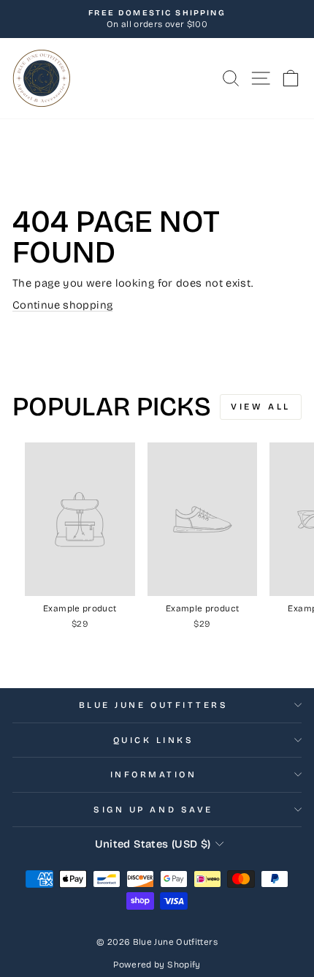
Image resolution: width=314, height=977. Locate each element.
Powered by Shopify (157, 964)
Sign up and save (153, 809)
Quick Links (153, 740)
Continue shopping (62, 305)
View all (261, 406)
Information (153, 774)
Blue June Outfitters (154, 705)
